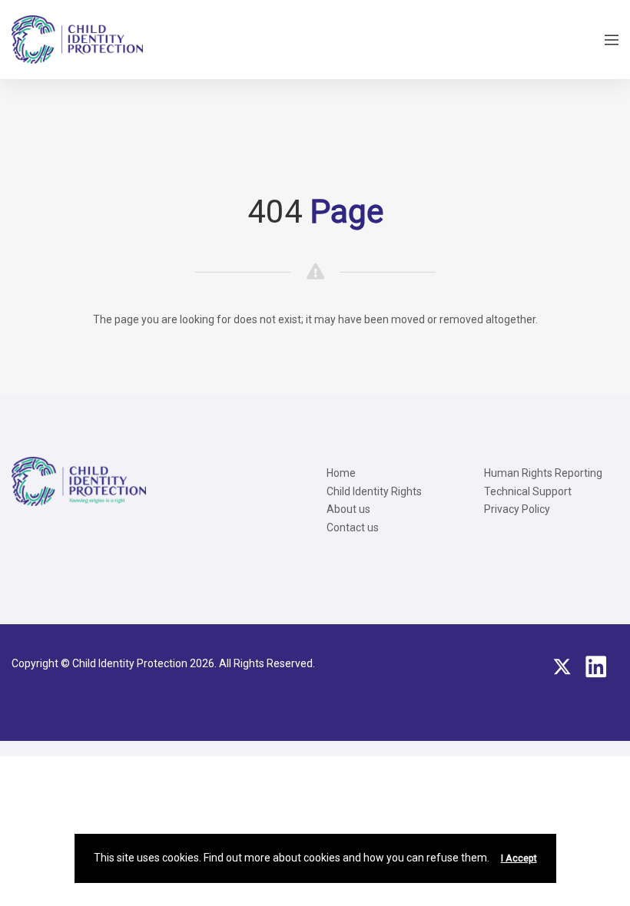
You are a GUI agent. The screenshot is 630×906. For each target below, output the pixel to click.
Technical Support (528, 491)
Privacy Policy (517, 509)
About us (348, 509)
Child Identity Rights (374, 491)
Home (341, 473)
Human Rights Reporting (543, 473)
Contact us (353, 527)
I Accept (519, 858)
